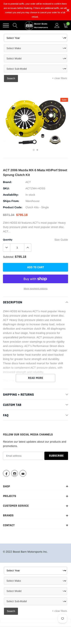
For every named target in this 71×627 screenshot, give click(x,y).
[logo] (36, 25)
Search (11, 78)
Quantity (7, 239)
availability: (11, 194)
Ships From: (11, 201)
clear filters (59, 78)
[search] (15, 25)
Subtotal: (8, 256)
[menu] (6, 25)
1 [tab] (34, 150)
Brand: (7, 182)
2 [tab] (37, 150)
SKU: (6, 188)
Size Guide (61, 239)
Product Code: (12, 207)
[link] (6, 473)
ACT (28, 182)
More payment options (36, 288)
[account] (57, 25)
